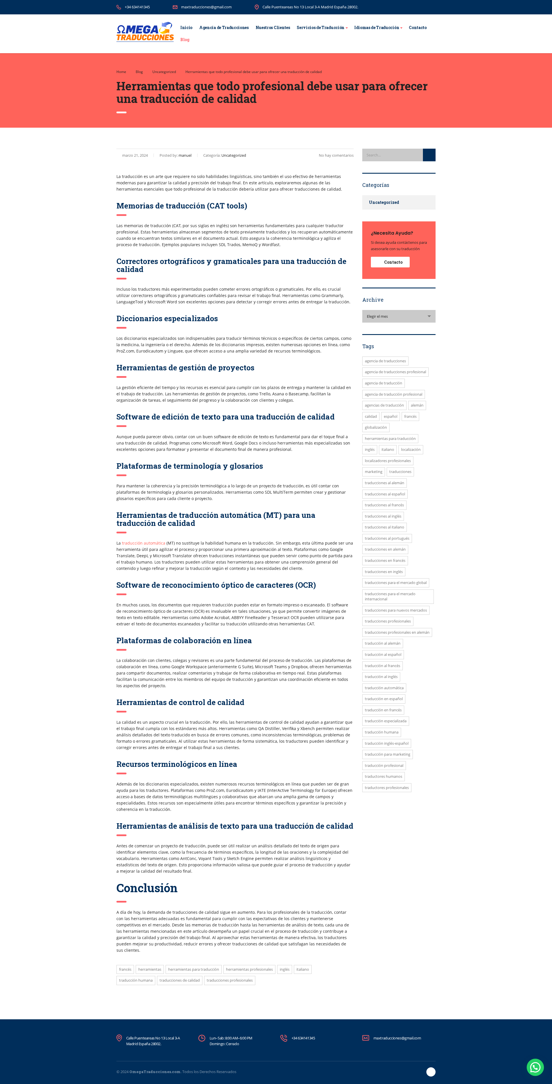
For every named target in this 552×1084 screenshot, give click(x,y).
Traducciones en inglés (384, 571)
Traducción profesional (384, 765)
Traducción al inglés (381, 676)
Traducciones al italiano (384, 527)
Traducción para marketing (387, 754)
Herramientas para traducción (193, 969)
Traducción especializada (386, 720)
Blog (184, 39)
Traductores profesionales (387, 787)
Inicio (186, 27)
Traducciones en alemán (385, 549)
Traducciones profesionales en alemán (397, 632)
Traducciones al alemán (384, 482)
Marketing (373, 471)
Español (390, 416)
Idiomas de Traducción (376, 27)
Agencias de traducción (384, 405)
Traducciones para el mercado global (396, 582)
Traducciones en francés (385, 560)
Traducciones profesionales (230, 980)
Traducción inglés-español (387, 743)
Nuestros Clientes (273, 27)
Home (121, 71)
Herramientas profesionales (249, 969)
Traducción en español (384, 698)
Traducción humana (136, 980)
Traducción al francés (382, 665)
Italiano (302, 969)
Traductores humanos (383, 776)
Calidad (371, 416)
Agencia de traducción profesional (393, 394)
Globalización (376, 427)
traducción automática (143, 543)
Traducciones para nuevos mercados (396, 610)
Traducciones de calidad (180, 980)
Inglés (285, 969)
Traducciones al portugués (387, 538)
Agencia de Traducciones (224, 27)
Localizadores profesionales (388, 460)
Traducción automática (384, 687)
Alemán (417, 405)
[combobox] (399, 316)
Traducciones (400, 471)
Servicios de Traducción (320, 27)
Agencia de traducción (383, 383)
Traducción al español (383, 654)
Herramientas (149, 969)
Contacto (417, 27)
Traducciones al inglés (383, 516)
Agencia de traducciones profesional (395, 371)
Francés (125, 969)
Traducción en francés (383, 710)
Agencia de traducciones (385, 360)
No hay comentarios (336, 155)
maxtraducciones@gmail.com (206, 6)
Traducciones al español (385, 494)
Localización (411, 449)
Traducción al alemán (382, 643)
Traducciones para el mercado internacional (390, 596)
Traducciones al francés (384, 504)
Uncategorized (384, 202)
